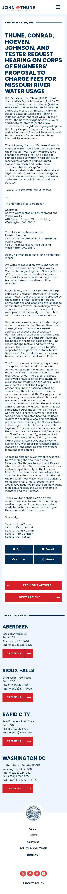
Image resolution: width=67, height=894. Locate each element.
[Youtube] (44, 874)
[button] (19, 549)
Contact (33, 854)
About (33, 828)
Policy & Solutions (34, 848)
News (33, 835)
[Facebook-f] (30, 874)
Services (33, 841)
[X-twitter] (23, 874)
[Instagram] (37, 874)
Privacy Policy (33, 883)
